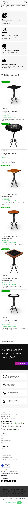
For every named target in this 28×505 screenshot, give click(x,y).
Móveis (18, 5)
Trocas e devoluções (6, 455)
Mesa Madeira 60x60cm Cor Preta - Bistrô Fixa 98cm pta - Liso (13, 120)
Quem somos (4, 450)
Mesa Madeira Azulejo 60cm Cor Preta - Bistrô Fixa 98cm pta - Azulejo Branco (14, 329)
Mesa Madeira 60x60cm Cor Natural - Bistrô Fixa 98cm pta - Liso (13, 203)
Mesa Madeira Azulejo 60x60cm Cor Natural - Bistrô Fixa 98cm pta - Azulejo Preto (13, 287)
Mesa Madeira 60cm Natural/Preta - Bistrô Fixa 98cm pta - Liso (13, 245)
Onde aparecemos (5, 435)
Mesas (23, 5)
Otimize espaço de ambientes (8, 418)
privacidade (8, 502)
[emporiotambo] (7, 443)
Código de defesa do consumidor (9, 459)
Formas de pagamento (6, 453)
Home (2, 5)
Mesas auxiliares (5, 6)
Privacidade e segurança (7, 457)
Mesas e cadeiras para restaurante (9, 414)
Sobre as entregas (5, 452)
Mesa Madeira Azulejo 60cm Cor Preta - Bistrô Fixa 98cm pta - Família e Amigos (14, 161)
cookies (14, 502)
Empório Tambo (10, 5)
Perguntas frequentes (6, 440)
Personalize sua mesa (6, 416)
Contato (3, 448)
